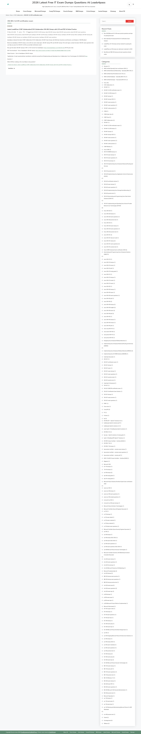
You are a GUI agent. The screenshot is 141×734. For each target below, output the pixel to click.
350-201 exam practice (109, 397)
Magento (106, 461)
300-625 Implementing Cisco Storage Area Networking (116, 190)
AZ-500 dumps (107, 653)
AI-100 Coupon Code (108, 608)
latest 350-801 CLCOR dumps (38, 32)
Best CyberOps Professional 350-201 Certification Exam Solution (117, 39)
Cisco (11, 15)
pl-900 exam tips (108, 600)
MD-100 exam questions (109, 671)
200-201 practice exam (109, 377)
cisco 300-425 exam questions (111, 295)
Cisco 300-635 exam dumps (110, 225)
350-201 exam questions (109, 400)
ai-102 (105, 511)
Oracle (105, 717)
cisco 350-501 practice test (110, 246)
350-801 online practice (109, 108)
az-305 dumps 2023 (108, 641)
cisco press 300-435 (108, 337)
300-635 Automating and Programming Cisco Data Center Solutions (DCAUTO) (117, 197)
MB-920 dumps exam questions (111, 579)
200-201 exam (107, 368)
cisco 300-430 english (109, 307)
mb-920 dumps (107, 573)
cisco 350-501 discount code (110, 237)
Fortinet (106, 415)
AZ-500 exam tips (108, 659)
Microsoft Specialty (108, 696)
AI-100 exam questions (109, 614)
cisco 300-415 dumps (109, 277)
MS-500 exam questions (109, 687)
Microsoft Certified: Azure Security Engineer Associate (116, 529)
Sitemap (113, 11)
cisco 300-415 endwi (108, 280)
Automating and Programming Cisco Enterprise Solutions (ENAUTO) (117, 253)
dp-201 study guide (108, 478)
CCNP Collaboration (108, 120)
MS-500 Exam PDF (108, 684)
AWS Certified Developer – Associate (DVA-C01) (115, 79)
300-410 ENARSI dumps (109, 151)
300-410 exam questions (109, 157)
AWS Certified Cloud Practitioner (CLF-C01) (114, 73)
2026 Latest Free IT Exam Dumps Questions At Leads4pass (68, 2)
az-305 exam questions (109, 647)
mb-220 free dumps (108, 565)
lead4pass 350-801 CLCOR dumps (39, 34)
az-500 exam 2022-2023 (109, 540)
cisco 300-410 (107, 259)
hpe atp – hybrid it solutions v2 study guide (114, 435)
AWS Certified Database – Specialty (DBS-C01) (115, 76)
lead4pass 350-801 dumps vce (14, 37)
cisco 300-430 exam (108, 310)
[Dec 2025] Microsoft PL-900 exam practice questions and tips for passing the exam (118, 34)
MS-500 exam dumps (109, 681)
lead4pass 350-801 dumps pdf (84, 34)
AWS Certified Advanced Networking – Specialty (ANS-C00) (117, 70)
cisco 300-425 (107, 286)
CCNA (105, 111)
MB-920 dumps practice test (110, 582)
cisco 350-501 (107, 234)
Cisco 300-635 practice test (110, 231)
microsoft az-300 (108, 500)
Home (18, 11)
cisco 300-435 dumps (109, 319)
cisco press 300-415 (108, 334)
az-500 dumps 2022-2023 (110, 537)
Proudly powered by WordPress (29, 732)
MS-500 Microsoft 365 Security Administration (114, 690)
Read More (10, 68)
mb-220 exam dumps (109, 559)
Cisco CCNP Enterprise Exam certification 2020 (114, 249)
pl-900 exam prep (108, 597)
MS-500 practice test (109, 693)
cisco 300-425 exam (108, 292)
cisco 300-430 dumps (109, 304)
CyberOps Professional (109, 383)
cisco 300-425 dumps (109, 289)
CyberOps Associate (108, 356)
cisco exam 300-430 (108, 331)
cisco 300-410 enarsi (108, 265)
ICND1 (105, 403)
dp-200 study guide (108, 475)
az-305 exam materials (109, 644)
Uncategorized (107, 720)
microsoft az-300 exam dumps (111, 503)
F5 (104, 412)
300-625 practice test (109, 193)
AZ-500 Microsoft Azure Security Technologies (115, 662)
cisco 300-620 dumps (109, 213)
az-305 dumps (107, 638)
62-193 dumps (107, 466)
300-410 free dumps (108, 160)
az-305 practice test (108, 650)
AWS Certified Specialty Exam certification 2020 (115, 68)
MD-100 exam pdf (108, 668)
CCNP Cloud (106, 117)
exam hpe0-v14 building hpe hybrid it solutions (114, 429)
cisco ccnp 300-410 (108, 328)
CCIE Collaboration (18, 15)
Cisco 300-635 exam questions (111, 228)
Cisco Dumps (27, 11)
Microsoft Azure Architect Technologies (113, 506)
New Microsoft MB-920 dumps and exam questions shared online (117, 53)
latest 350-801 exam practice (63, 32)
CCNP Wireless (107, 146)
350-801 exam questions (109, 105)
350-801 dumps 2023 (109, 99)
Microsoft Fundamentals (109, 571)
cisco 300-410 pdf (108, 268)
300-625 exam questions (109, 187)
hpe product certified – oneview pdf (112, 455)
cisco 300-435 (107, 316)
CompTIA (106, 409)
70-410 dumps (107, 469)
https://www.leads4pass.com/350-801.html (54, 47)
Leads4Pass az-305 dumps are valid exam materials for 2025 (118, 49)
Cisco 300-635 (107, 222)
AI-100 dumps (107, 611)
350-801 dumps (107, 96)
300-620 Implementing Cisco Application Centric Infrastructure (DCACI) (118, 175)
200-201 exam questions (109, 374)
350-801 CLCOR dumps (109, 93)
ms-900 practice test (109, 714)
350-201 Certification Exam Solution (112, 391)
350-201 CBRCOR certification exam (112, 388)
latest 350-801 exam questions (78, 32)
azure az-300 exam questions (111, 494)
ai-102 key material (108, 523)
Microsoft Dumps (40, 11)
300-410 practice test (109, 171)
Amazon (106, 66)
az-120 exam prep (108, 701)
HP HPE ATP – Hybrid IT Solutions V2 (112, 420)
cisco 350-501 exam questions (111, 243)
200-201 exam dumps (109, 371)
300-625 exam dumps (109, 184)
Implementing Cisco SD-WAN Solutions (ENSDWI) (115, 353)
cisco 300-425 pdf (108, 298)
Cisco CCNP (106, 149)
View (86, 56)
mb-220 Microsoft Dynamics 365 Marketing (114, 568)
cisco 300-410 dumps (109, 262)
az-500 (105, 531)
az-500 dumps (107, 472)
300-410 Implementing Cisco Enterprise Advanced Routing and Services (118, 165)
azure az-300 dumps (109, 491)
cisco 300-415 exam (108, 283)
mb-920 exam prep (108, 585)
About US (122, 11)
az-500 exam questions (109, 543)
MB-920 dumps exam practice (111, 576)
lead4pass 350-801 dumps (54, 34)
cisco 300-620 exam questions (111, 216)
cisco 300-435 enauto (109, 322)
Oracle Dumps (67, 11)
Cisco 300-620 (107, 210)
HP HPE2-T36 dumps (109, 446)
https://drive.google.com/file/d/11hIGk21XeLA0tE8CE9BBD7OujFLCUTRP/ (53, 50)
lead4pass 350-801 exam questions (48, 37)
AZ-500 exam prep (108, 656)
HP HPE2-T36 (107, 443)
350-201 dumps (107, 394)
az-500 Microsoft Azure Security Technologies (114, 549)
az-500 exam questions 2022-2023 (112, 546)
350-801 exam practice (109, 102)
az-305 (105, 632)
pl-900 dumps (107, 594)
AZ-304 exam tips (108, 626)
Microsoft (106, 464)
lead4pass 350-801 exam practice (31, 37)
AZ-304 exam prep (108, 623)
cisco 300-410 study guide (110, 271)
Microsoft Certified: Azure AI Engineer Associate (115, 509)
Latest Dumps (102, 11)
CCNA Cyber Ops (108, 114)
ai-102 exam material (109, 520)
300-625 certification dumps (110, 181)
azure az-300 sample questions (111, 497)
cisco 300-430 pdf (108, 313)
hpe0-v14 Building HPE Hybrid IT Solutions (113, 438)
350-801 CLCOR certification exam (112, 90)
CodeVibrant (52, 732)
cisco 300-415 (107, 274)
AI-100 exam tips (108, 617)
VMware (106, 723)
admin (20, 32)
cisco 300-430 (107, 301)
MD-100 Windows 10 (108, 678)
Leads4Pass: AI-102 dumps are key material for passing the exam (117, 45)
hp (104, 418)
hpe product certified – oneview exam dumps (114, 449)
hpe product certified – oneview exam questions (115, 452)
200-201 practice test (109, 380)
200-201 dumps (107, 365)
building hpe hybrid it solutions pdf (112, 423)
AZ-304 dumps (107, 620)
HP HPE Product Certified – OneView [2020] (114, 441)
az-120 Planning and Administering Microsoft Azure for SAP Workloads (118, 708)
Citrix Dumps (90, 11)
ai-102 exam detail (108, 517)
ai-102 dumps (107, 514)
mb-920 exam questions (109, 588)
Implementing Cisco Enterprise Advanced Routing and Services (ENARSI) (118, 344)
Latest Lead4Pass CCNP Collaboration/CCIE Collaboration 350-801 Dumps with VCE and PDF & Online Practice (42, 29)
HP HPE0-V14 (107, 432)
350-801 (10, 26)
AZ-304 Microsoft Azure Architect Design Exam (115, 629)
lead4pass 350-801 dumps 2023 (69, 34)
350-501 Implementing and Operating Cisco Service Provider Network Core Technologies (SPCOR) (118, 204)
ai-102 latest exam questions (110, 526)
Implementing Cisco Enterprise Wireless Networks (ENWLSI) (117, 350)
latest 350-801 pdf (26, 34)
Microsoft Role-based (109, 606)
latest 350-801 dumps (51, 32)
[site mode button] (129, 4)
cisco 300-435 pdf (108, 325)
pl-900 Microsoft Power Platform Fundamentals (115, 603)
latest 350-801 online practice (14, 34)
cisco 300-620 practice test (110, 219)
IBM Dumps (79, 11)
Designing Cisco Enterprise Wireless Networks (114, 340)
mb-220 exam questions (109, 562)
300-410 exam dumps (109, 154)
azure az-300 (107, 488)
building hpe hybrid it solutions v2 (111, 426)
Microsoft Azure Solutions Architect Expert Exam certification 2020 (118, 482)
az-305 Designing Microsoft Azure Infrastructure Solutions (117, 635)
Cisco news (106, 406)
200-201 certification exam (110, 362)
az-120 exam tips (108, 704)
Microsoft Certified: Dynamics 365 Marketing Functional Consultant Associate (116, 553)
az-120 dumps (107, 698)
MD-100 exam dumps (109, 665)
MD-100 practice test (109, 675)
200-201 (106, 359)
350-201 (106, 385)
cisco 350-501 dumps (109, 240)
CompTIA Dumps (54, 11)
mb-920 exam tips (108, 591)
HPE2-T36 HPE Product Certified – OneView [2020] (115, 458)
